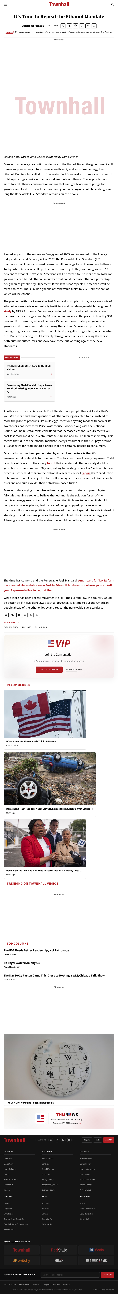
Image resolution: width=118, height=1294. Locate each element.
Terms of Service (10, 1284)
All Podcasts (9, 1229)
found (51, 463)
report (86, 473)
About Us (45, 1203)
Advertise (45, 1208)
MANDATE (26, 627)
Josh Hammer (86, 1184)
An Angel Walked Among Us (22, 963)
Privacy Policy (24, 1284)
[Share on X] (63, 25)
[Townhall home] (14, 1140)
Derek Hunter (85, 1164)
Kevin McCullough (87, 1169)
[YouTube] (69, 1140)
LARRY (6, 1203)
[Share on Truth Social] (69, 25)
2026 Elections (47, 1158)
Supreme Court (48, 1190)
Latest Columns (10, 1169)
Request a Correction (52, 1284)
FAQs (98, 1140)
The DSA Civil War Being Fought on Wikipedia (30, 1102)
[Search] (113, 4)
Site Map (66, 1284)
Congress (45, 1164)
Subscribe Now (74, 669)
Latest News (8, 1164)
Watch (6, 1174)
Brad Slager (85, 1174)
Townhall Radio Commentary (16, 1224)
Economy (46, 1174)
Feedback (37, 1284)
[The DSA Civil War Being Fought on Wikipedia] (59, 1067)
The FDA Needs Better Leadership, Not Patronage (36, 950)
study (7, 311)
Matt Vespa (10, 812)
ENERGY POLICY (11, 627)
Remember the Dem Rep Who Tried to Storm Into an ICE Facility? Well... (44, 870)
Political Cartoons (11, 1179)
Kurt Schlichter (12, 745)
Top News (8, 1158)
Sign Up (108, 1274)
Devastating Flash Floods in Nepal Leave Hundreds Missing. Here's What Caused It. (49, 809)
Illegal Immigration (50, 1184)
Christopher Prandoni (33, 26)
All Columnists (85, 1190)
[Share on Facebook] (75, 25)
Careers (45, 1213)
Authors (7, 1190)
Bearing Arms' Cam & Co (14, 1219)
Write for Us (46, 1224)
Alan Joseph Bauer (87, 1179)
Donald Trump (48, 1169)
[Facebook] (63, 1140)
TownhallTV (8, 1184)
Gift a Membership (87, 1208)
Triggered (8, 1208)
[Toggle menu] (5, 4)
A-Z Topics (47, 1152)
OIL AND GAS (41, 627)
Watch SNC (84, 1219)
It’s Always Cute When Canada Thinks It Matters (31, 741)
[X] (50, 1140)
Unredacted (8, 1213)
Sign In (87, 1140)
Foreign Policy (47, 1179)
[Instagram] (57, 1140)
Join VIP (108, 1140)
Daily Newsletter (86, 1213)
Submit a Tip (47, 1219)
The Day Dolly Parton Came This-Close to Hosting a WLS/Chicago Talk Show (54, 975)
